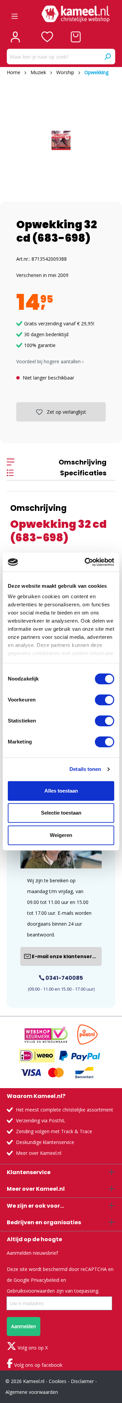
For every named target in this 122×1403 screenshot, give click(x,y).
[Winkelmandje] (76, 37)
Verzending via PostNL (40, 1120)
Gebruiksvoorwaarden (31, 1291)
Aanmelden (23, 1326)
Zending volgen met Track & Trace (54, 1131)
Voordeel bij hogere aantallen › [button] (49, 361)
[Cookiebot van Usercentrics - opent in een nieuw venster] (86, 562)
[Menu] (14, 14)
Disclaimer (82, 1381)
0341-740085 (63, 978)
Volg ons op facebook (37, 1365)
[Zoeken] (107, 56)
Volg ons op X (32, 1347)
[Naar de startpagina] (75, 13)
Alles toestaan (61, 791)
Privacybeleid (45, 1280)
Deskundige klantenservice (45, 1142)
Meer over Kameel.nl (38, 1153)
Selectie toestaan (61, 813)
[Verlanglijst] (47, 37)
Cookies (57, 1381)
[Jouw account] (15, 37)
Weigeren (61, 835)
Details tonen (85, 769)
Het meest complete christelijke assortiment (64, 1109)
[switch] (104, 699)
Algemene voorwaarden (31, 1392)
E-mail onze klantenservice (66, 956)
